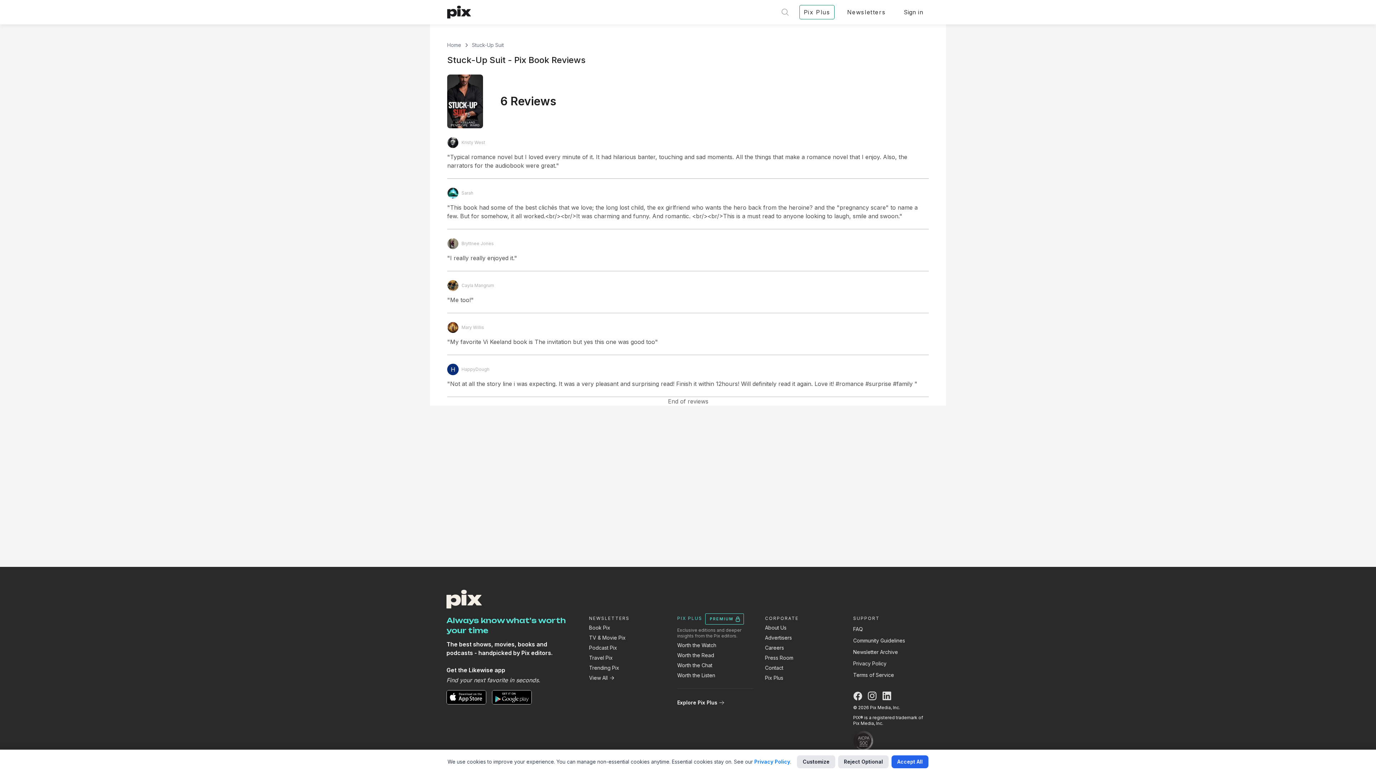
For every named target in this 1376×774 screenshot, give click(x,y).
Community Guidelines (879, 640)
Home (454, 45)
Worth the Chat (694, 665)
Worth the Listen (696, 675)
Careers (774, 648)
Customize (816, 762)
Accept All (910, 762)
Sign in (913, 12)
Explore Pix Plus (697, 702)
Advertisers (778, 638)
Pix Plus (774, 678)
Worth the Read (695, 655)
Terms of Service (873, 675)
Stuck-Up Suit (488, 45)
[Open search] (785, 12)
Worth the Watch (696, 645)
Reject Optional (863, 762)
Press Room (779, 658)
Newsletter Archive (875, 652)
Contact (774, 668)
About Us (776, 628)
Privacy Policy (870, 663)
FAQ (858, 629)
